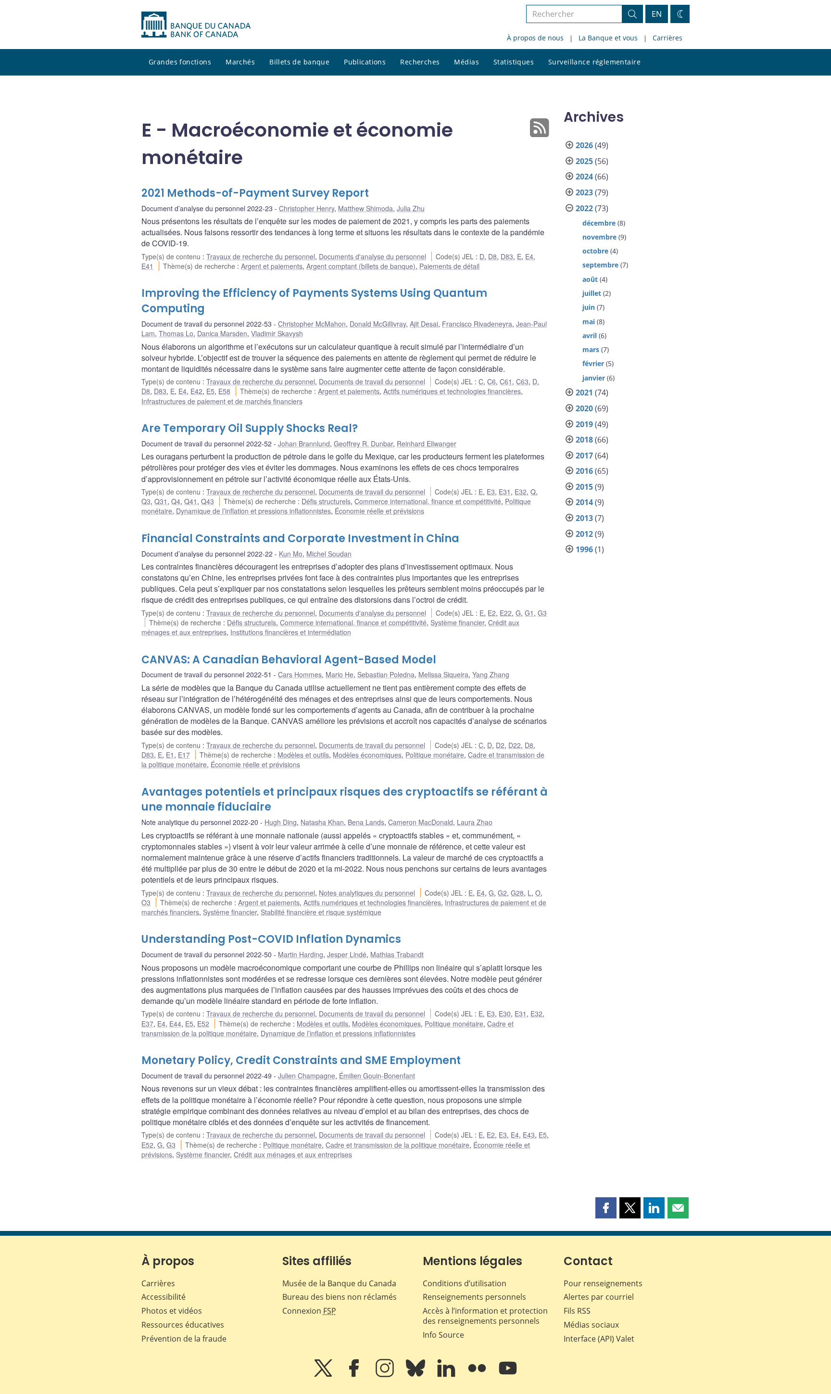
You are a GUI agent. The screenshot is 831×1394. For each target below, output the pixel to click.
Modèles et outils (303, 755)
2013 (584, 518)
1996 (584, 549)
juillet (591, 293)
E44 (175, 1023)
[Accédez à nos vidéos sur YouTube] (507, 1374)
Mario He (339, 674)
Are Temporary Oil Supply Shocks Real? (249, 428)
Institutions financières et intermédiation (290, 632)
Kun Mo (290, 553)
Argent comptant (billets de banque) (361, 266)
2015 (584, 487)
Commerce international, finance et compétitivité (427, 501)
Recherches (420, 61)
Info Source (443, 1335)
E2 (492, 613)
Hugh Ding (280, 822)
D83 (507, 256)
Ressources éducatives (182, 1324)
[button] (606, 1207)
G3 (542, 613)
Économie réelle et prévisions (379, 511)
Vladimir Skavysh (277, 333)
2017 (584, 455)
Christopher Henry (306, 208)
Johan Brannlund (304, 443)
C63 (522, 381)
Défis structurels (326, 501)
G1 (529, 613)
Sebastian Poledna (386, 674)
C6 (491, 381)
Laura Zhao (474, 822)
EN (657, 14)
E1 (170, 755)
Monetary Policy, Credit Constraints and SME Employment (301, 1060)
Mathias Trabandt (397, 954)
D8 (492, 256)
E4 (529, 256)
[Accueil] (196, 25)
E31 (505, 491)
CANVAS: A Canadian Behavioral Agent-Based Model (288, 659)
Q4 (175, 501)
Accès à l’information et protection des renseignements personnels (485, 1315)
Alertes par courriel (599, 1297)
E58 (224, 391)
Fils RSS (577, 1310)
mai (588, 321)
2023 (584, 192)
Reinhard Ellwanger (426, 443)
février (593, 363)
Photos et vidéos (171, 1310)
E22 (506, 613)
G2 (502, 893)
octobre (595, 250)
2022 (584, 208)
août (590, 279)
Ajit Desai (424, 324)
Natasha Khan (322, 822)
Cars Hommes (300, 674)
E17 (184, 755)
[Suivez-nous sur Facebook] (355, 1374)
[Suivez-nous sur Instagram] (385, 1374)
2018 (584, 439)
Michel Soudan (329, 553)
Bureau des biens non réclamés (339, 1297)
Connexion (309, 1310)
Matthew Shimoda (365, 208)
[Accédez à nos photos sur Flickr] (478, 1374)
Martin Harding (300, 954)
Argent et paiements (271, 266)
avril (589, 335)
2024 (584, 176)
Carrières (667, 37)
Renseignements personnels (474, 1297)
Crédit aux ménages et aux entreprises (293, 1154)
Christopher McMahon (312, 324)
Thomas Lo (176, 333)
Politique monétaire (434, 755)
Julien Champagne (306, 1075)
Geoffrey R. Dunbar (363, 443)
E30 (505, 1013)
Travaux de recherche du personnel (260, 256)
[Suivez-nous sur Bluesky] (416, 1374)
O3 (146, 902)
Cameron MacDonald (420, 822)
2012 (584, 534)
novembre (599, 236)
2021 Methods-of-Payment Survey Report (255, 193)
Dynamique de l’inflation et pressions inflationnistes (253, 511)
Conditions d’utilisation (464, 1283)
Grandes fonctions (180, 61)
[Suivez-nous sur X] (324, 1374)
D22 (514, 745)
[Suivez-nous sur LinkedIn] (447, 1374)
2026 (584, 145)
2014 (584, 502)
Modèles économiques (367, 755)
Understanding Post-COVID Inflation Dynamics (271, 939)
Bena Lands (366, 822)
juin (588, 307)
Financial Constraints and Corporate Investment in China (300, 538)
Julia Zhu (411, 208)
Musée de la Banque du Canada (339, 1283)
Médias (466, 61)
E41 (147, 266)
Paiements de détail (449, 266)
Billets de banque (299, 61)
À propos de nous (535, 37)
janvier (593, 377)
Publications (365, 61)
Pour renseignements (603, 1283)
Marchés (240, 61)
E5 (210, 391)
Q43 (207, 501)
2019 (584, 424)
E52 (203, 1023)
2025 (584, 161)
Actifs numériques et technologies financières (452, 391)
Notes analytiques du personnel (367, 893)
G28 (517, 893)
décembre (599, 223)
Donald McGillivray (378, 324)
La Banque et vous (608, 37)
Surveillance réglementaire (594, 61)
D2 (500, 745)
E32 (521, 491)
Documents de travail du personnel (372, 381)
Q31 (160, 501)
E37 (147, 1023)
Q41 (190, 501)
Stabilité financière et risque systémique (321, 912)
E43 (529, 1135)
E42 (196, 391)
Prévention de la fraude (184, 1338)
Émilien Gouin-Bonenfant (377, 1075)
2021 (584, 392)
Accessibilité (163, 1297)
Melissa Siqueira (443, 674)
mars (590, 349)
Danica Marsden (222, 333)
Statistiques (513, 61)
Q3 (146, 501)
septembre (600, 264)
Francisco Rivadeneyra (477, 324)
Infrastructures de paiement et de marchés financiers (221, 401)
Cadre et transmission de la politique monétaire (397, 1145)
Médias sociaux (591, 1324)
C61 (506, 381)
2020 (584, 408)
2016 (584, 471)
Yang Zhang (490, 674)
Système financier (457, 622)
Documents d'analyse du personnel (372, 256)
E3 (491, 491)
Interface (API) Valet (599, 1338)
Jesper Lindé (346, 954)
